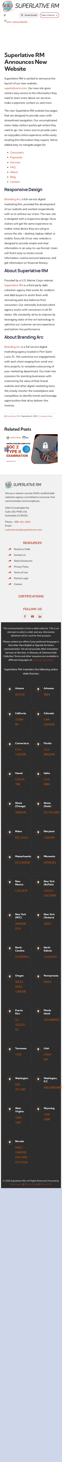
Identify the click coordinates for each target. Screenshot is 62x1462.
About (14, 172)
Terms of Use (46, 1184)
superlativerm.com (15, 88)
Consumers (17, 152)
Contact (15, 181)
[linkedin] (40, 616)
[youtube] (32, 616)
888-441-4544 (22, 521)
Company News (45, 416)
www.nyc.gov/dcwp (43, 659)
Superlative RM (13, 416)
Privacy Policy (31, 1184)
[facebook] (25, 616)
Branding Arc (16, 1184)
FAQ (13, 167)
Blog (13, 177)
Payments (16, 157)
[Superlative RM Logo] (30, 2)
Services (15, 162)
